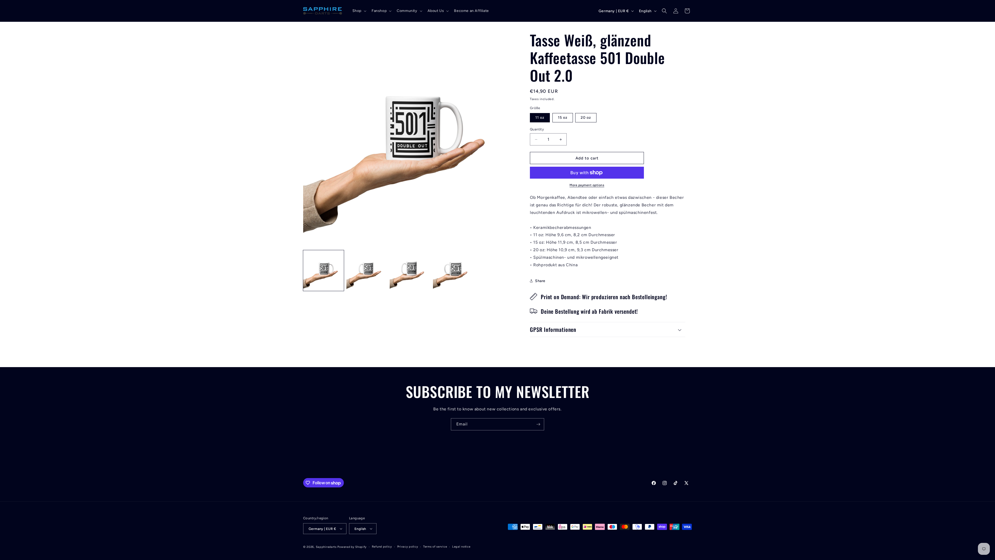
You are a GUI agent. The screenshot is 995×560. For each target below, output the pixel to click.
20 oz (586, 117)
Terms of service (435, 546)
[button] (358, 10)
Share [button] (540, 281)
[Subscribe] (538, 424)
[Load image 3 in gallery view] (366, 270)
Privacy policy (407, 546)
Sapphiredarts (326, 547)
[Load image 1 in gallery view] (323, 270)
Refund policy (382, 546)
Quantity (537, 129)
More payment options (587, 185)
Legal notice (461, 546)
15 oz (562, 117)
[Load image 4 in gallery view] (410, 270)
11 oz (539, 117)
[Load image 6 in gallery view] (453, 270)
